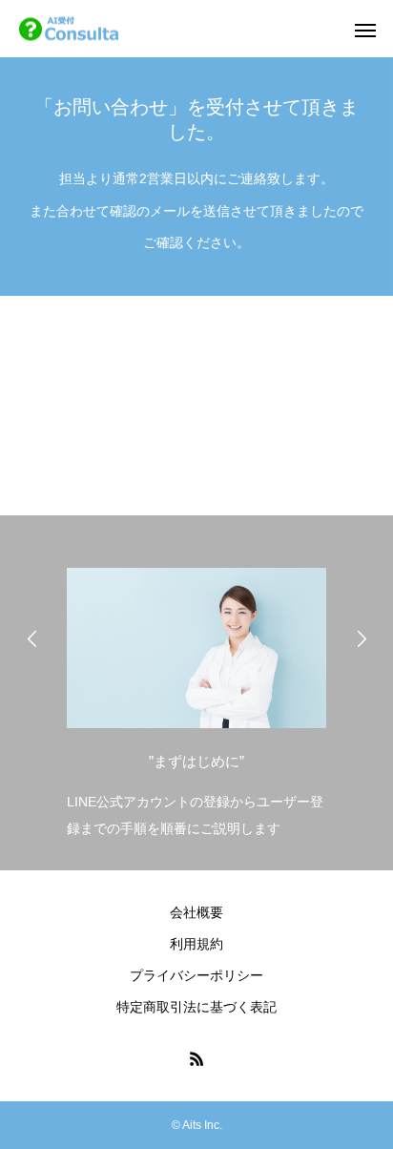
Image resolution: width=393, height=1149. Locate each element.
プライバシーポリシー (196, 975)
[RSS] (196, 1058)
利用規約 (196, 943)
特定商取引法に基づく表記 (196, 1006)
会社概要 (196, 912)
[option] (196, 698)
